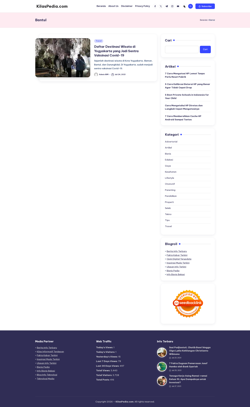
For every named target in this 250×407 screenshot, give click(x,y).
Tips (167, 220)
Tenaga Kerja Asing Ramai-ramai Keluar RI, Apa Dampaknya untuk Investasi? (188, 379)
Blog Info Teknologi (47, 374)
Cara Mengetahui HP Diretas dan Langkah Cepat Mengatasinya (184, 107)
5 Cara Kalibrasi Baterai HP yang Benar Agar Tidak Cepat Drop (187, 86)
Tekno (168, 214)
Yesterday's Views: (107, 356)
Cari (168, 40)
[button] (205, 6)
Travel (99, 41)
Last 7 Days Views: (107, 361)
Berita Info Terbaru (177, 251)
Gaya (168, 165)
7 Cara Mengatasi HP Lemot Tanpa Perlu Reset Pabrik (185, 75)
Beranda (203, 20)
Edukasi (169, 159)
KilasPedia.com (52, 6)
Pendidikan (171, 196)
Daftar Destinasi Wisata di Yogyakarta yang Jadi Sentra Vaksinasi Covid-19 (116, 51)
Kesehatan (170, 171)
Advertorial (171, 141)
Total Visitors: (104, 375)
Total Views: (103, 370)
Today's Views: (105, 347)
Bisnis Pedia (173, 270)
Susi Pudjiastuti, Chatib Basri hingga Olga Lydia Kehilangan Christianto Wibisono (190, 350)
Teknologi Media (45, 378)
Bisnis (168, 153)
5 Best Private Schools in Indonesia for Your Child (187, 96)
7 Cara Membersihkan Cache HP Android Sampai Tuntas (183, 118)
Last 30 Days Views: (108, 365)
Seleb (168, 208)
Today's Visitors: (105, 352)
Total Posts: (103, 379)
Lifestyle (169, 178)
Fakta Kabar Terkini (177, 255)
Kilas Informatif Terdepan (50, 351)
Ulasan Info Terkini (176, 266)
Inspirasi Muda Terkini (178, 262)
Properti (169, 202)
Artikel (168, 147)
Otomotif (170, 183)
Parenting (170, 190)
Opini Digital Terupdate (179, 259)
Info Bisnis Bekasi (176, 274)
